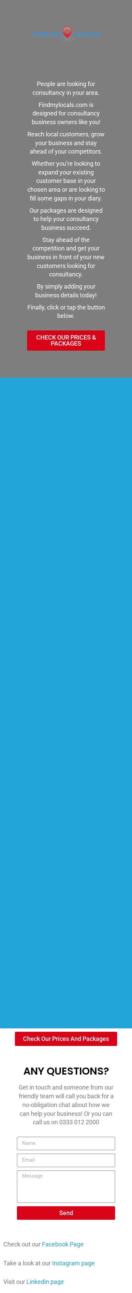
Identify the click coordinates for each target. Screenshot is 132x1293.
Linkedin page (45, 1281)
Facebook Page (63, 1244)
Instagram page (73, 1263)
